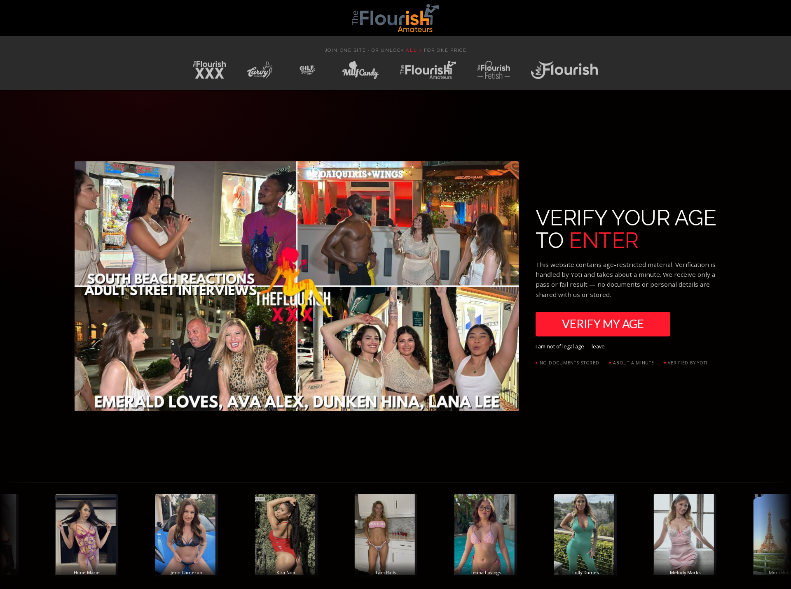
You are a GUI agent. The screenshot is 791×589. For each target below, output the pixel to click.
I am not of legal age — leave (570, 346)
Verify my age (603, 324)
